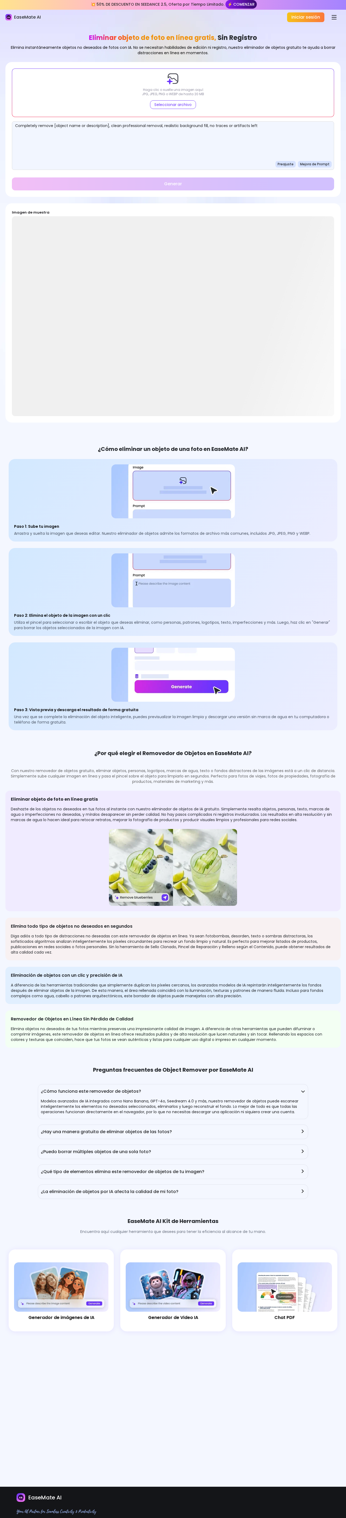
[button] (173, 93)
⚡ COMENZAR (240, 4)
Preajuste (286, 164)
